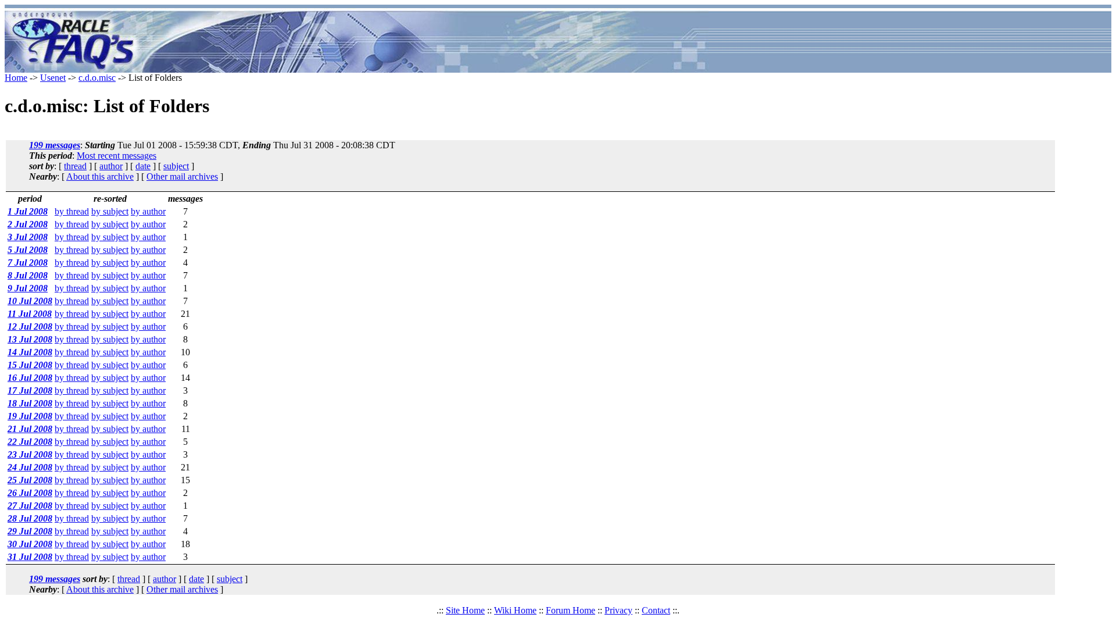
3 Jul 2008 (28, 237)
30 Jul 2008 (30, 544)
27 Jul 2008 (30, 506)
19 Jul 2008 (30, 416)
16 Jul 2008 (30, 378)
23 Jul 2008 (30, 454)
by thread (72, 211)
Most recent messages (116, 155)
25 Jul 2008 (30, 480)
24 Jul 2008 (30, 467)
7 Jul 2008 (28, 262)
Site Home (465, 610)
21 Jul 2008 (30, 429)
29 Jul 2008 (30, 531)
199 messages (54, 145)
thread (75, 166)
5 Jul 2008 (28, 250)
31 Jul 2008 (30, 557)
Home (16, 78)
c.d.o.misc (97, 78)
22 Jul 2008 (30, 442)
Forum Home (570, 610)
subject (176, 166)
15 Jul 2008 (30, 365)
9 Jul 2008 (28, 288)
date (143, 166)
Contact (656, 610)
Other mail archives (182, 176)
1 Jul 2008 (28, 211)
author (111, 166)
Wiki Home (515, 610)
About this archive (100, 176)
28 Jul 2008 (30, 518)
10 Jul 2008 (30, 301)
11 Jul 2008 (30, 314)
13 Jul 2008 (30, 339)
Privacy (618, 610)
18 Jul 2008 (30, 403)
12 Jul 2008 (30, 326)
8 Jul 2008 (28, 275)
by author (148, 211)
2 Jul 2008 (28, 224)
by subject (109, 211)
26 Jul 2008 (30, 493)
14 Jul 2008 (30, 352)
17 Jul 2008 (30, 390)
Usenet (53, 78)
